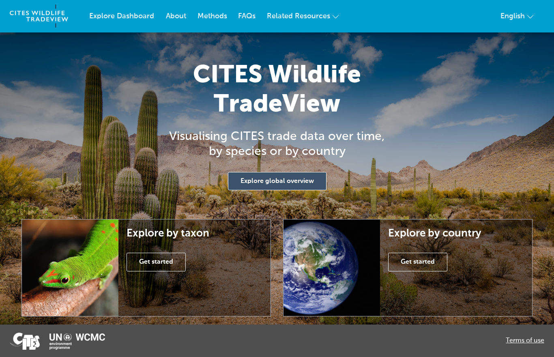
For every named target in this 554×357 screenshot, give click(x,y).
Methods (212, 16)
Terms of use (525, 341)
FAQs (247, 16)
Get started (156, 262)
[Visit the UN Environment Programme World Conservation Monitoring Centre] (77, 341)
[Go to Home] (39, 16)
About (176, 16)
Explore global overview (277, 181)
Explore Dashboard (121, 16)
